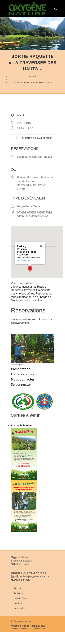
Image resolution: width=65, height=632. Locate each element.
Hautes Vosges (26, 212)
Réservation (20, 608)
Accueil (32, 76)
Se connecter (21, 384)
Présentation (20, 369)
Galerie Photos (21, 598)
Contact (18, 603)
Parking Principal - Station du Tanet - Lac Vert (35, 179)
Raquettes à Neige (28, 206)
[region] (32, 33)
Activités (18, 593)
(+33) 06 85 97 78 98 (34, 573)
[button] (30, 269)
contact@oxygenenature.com (34, 576)
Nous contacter (22, 379)
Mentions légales (20, 626)
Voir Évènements (25, 260)
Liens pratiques (22, 374)
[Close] (41, 246)
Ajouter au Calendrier (36, 138)
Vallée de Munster (37, 215)
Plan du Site (38, 626)
